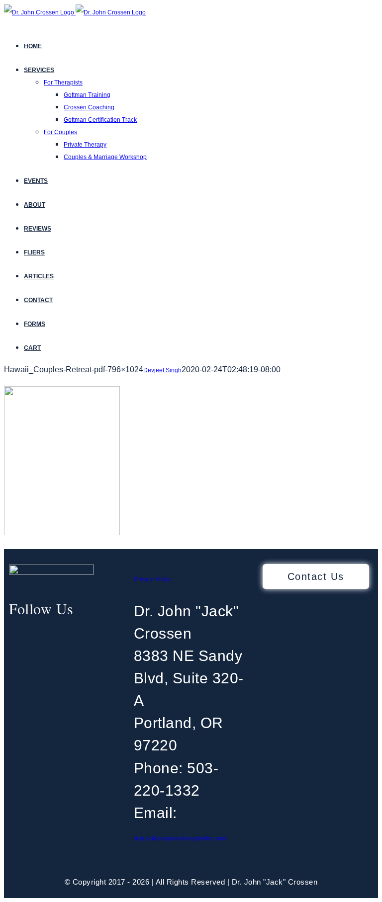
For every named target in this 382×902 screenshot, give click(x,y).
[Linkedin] (54, 639)
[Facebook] (18, 639)
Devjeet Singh (162, 370)
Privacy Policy (153, 578)
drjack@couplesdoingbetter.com (181, 838)
